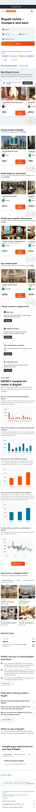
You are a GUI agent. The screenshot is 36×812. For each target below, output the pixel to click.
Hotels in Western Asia (19, 783)
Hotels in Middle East (24, 782)
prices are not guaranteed (8, 796)
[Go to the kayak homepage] (11, 11)
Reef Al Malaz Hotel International (12, 102)
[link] (8, 320)
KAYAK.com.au (8, 782)
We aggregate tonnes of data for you (13, 804)
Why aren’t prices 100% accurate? (12, 807)
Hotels (15, 782)
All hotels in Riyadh (6, 775)
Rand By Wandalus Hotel (10, 151)
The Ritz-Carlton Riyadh (9, 285)
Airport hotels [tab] (7, 754)
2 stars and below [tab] (29, 580)
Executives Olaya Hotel (9, 196)
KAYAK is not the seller (9, 801)
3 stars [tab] (18, 580)
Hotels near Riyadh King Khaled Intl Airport (15, 764)
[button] (34, 7)
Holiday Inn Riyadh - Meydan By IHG (13, 241)
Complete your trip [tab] (19, 754)
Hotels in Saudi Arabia (7, 783)
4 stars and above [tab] (7, 580)
